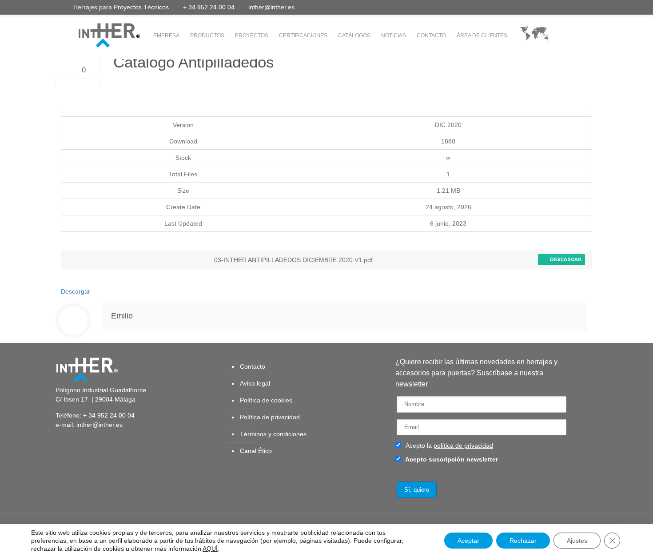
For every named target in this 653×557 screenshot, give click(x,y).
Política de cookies (266, 400)
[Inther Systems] (98, 35)
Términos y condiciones (273, 434)
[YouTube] (543, 6)
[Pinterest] (567, 6)
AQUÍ (210, 548)
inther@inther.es (271, 7)
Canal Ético (256, 450)
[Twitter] (531, 6)
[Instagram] (579, 6)
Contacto (252, 366)
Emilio (122, 315)
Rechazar (523, 540)
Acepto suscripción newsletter (451, 459)
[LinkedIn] (555, 6)
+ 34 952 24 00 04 (209, 7)
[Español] (535, 35)
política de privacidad (463, 445)
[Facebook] (519, 6)
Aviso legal (255, 383)
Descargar (564, 260)
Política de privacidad (270, 417)
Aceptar (468, 540)
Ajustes (577, 540)
